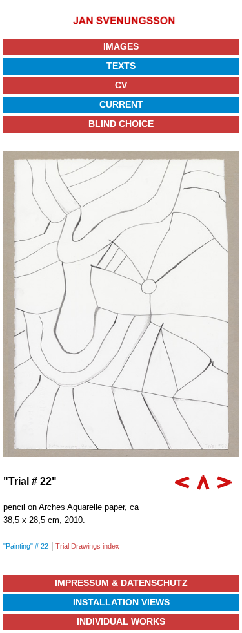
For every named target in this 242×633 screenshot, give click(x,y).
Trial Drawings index (87, 546)
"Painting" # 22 (25, 546)
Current (121, 104)
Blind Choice (121, 123)
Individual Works (121, 621)
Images (121, 46)
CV (121, 85)
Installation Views (121, 602)
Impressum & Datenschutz (121, 583)
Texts (121, 66)
